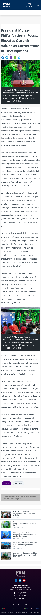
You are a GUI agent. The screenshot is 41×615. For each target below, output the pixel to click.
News (3, 25)
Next (36, 329)
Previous (5, 329)
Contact (20, 605)
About (15, 605)
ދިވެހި (38, 5)
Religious (18, 483)
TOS (25, 605)
